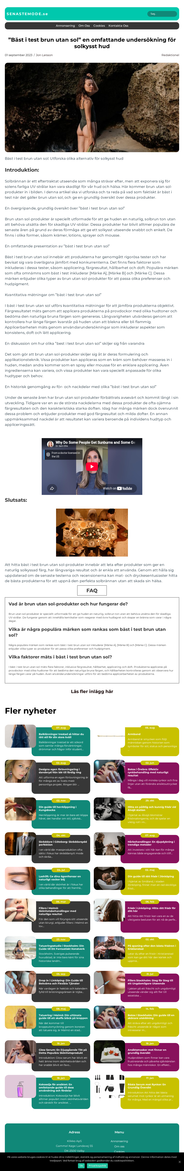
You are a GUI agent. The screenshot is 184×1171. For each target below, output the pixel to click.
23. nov (60, 939)
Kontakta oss (118, 25)
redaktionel (170, 55)
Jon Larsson (44, 55)
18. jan (61, 1043)
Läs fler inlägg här (92, 691)
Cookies (99, 25)
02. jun (150, 762)
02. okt (150, 939)
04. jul (61, 870)
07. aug (61, 727)
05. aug (150, 727)
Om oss (84, 25)
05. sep (60, 974)
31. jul (149, 974)
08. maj (61, 1008)
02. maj (150, 870)
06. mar (61, 901)
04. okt (60, 835)
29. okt (150, 800)
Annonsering (65, 25)
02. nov (61, 800)
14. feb (150, 1008)
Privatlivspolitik (97, 1165)
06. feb (150, 901)
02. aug (61, 762)
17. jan (150, 1078)
